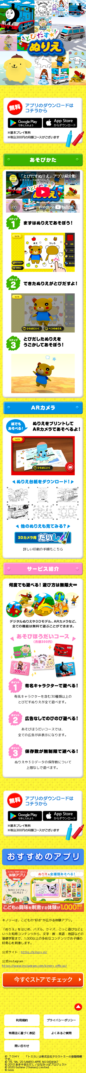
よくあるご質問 (61, 1033)
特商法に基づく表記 (22, 1033)
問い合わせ (22, 1046)
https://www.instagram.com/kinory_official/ (34, 966)
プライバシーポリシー (61, 1020)
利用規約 (22, 1020)
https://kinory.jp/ (34, 952)
